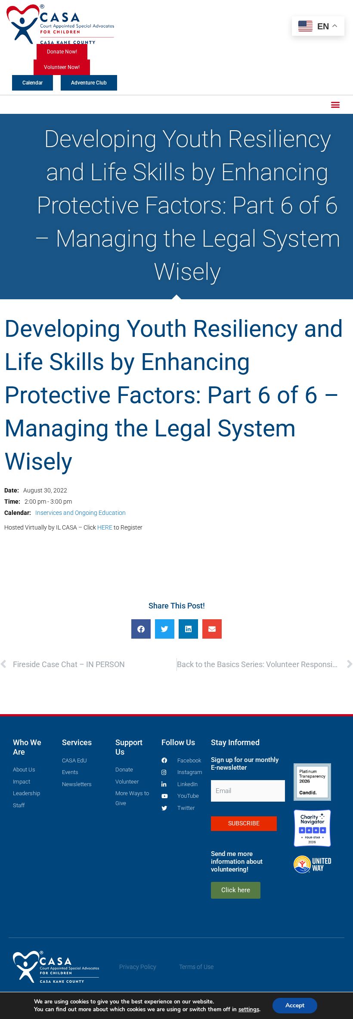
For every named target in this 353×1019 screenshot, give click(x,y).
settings (248, 1009)
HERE (104, 527)
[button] (335, 104)
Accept (294, 1005)
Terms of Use (196, 966)
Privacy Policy (137, 966)
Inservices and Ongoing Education (80, 512)
